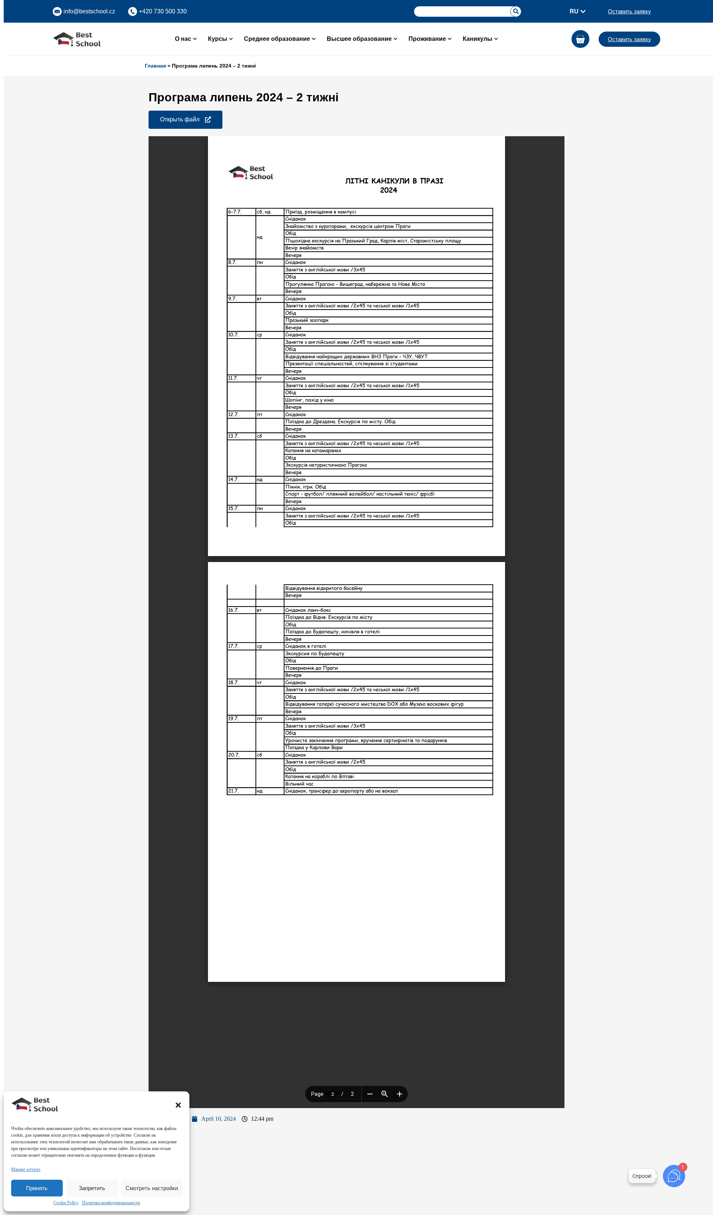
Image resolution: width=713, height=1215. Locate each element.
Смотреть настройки (152, 1188)
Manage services (25, 1169)
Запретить (92, 1188)
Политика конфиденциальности (111, 1202)
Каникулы (477, 39)
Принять (37, 1188)
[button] (178, 1105)
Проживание (427, 39)
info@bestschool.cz (89, 11)
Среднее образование (277, 39)
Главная (155, 66)
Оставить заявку (629, 11)
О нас (183, 39)
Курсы (217, 39)
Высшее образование (359, 39)
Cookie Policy (65, 1202)
